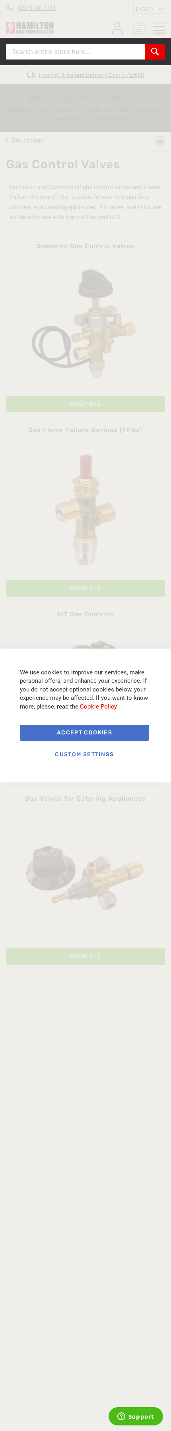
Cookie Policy (98, 706)
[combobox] (75, 52)
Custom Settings (84, 754)
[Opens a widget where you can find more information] (135, 1417)
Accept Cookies (84, 732)
